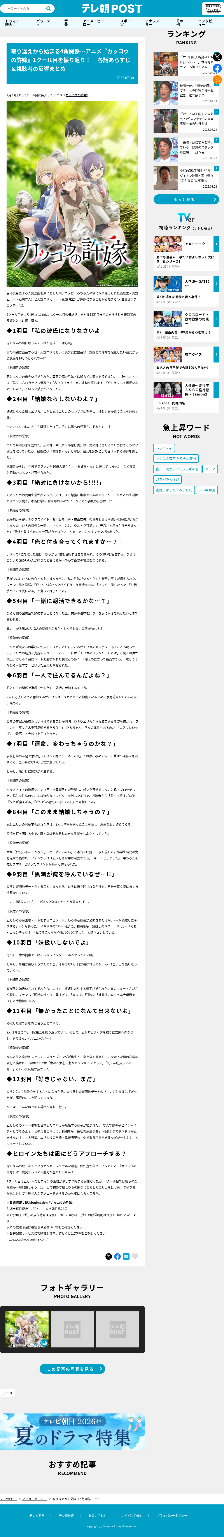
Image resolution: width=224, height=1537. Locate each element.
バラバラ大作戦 (167, 479)
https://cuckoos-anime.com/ (27, 1239)
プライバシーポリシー (172, 1515)
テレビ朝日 (37, 1515)
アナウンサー (152, 22)
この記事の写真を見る (70, 1369)
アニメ (7, 1393)
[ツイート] (108, 1256)
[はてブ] (126, 1256)
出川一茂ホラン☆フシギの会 (177, 469)
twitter (217, 56)
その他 (179, 22)
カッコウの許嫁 (61, 1202)
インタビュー (205, 22)
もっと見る (184, 199)
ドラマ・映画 (12, 22)
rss (217, 79)
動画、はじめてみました (174, 490)
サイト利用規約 (131, 1515)
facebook (217, 68)
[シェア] (117, 1256)
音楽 (66, 22)
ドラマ (210, 469)
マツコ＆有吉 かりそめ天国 (176, 458)
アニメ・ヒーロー (93, 22)
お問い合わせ (97, 1515)
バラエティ (43, 22)
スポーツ (125, 22)
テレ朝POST (112, 8)
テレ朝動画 (207, 490)
